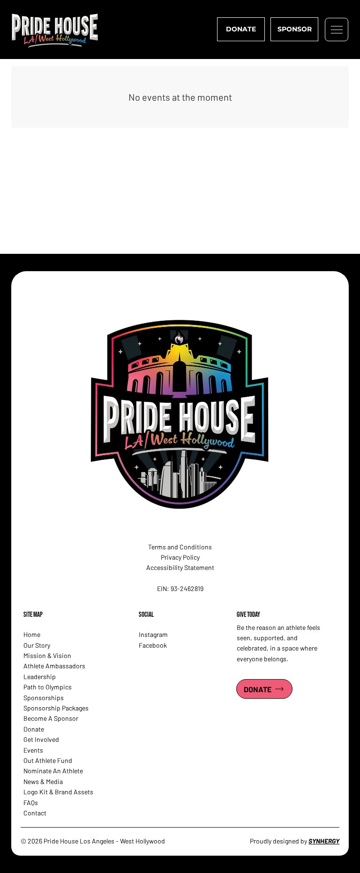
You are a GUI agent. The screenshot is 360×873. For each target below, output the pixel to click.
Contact (34, 813)
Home (31, 634)
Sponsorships (43, 698)
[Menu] (336, 29)
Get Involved (41, 739)
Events (33, 750)
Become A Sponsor (50, 718)
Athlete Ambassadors (54, 666)
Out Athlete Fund (47, 760)
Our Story (36, 645)
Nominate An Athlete (53, 771)
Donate (33, 729)
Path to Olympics (47, 687)
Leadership (39, 677)
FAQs (30, 802)
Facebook (153, 645)
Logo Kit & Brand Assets (58, 792)
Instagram (153, 634)
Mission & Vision (47, 655)
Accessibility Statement (180, 567)
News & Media (43, 781)
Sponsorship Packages (56, 708)
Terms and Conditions (180, 547)
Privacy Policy (180, 557)
